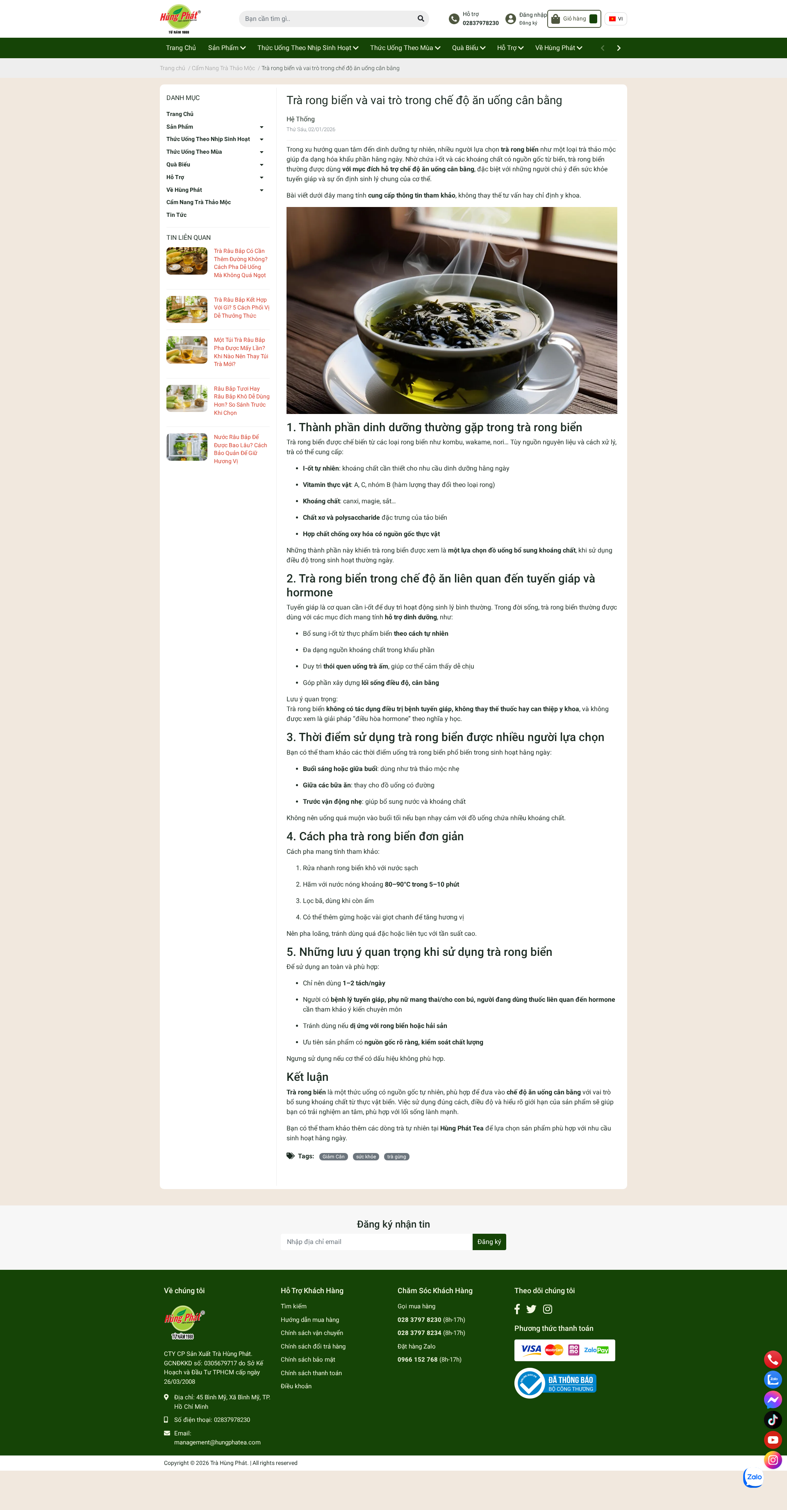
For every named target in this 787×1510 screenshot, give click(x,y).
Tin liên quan (188, 237)
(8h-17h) (431, 1320)
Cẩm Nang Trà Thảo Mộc (198, 202)
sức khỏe (366, 1157)
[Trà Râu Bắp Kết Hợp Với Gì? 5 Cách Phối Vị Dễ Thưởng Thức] (186, 309)
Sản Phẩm (179, 126)
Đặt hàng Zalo (417, 1346)
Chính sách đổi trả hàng (313, 1346)
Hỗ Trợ (175, 177)
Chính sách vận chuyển (312, 1333)
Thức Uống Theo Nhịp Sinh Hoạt (208, 139)
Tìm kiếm (294, 1306)
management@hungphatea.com (217, 1442)
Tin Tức (176, 214)
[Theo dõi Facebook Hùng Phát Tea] (517, 1309)
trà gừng (396, 1157)
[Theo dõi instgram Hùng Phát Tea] (547, 1309)
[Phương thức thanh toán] (564, 1350)
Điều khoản (296, 1386)
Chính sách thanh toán (311, 1373)
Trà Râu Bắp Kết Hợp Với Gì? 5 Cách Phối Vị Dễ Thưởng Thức (241, 307)
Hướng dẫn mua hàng (310, 1320)
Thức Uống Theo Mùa (194, 151)
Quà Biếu (178, 164)
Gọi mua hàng (416, 1306)
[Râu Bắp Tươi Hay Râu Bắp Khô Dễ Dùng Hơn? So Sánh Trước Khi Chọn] (186, 398)
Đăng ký (528, 23)
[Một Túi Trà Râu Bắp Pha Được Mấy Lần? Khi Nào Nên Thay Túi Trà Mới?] (186, 350)
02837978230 (481, 23)
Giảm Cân (334, 1157)
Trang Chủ (179, 114)
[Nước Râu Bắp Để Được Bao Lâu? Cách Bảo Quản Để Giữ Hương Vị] (186, 447)
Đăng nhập (533, 14)
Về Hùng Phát (184, 189)
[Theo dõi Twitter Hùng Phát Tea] (531, 1309)
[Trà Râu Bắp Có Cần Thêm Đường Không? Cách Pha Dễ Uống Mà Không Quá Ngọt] (186, 261)
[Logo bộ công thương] (555, 1383)
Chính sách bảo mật (308, 1359)
